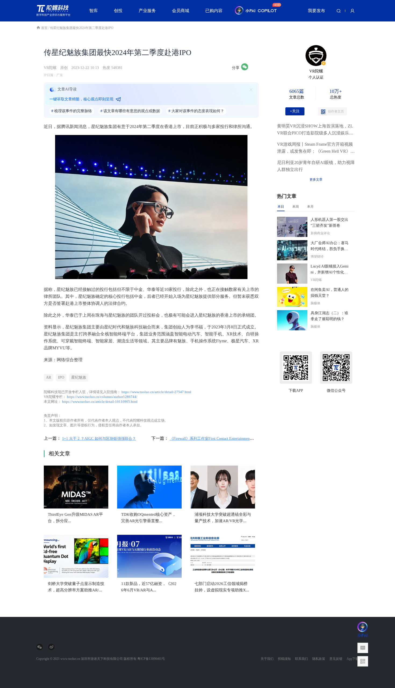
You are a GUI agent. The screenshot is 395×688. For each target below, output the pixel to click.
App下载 (353, 659)
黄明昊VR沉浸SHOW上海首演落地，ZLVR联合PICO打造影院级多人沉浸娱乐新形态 (315, 130)
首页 (44, 28)
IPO (61, 377)
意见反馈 (335, 659)
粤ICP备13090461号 (151, 659)
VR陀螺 (50, 68)
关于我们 (267, 659)
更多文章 (316, 179)
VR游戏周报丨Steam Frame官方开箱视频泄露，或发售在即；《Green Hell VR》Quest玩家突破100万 (315, 148)
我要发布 (316, 10)
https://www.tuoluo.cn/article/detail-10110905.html (100, 402)
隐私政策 (318, 659)
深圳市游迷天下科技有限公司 (102, 659)
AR (48, 377)
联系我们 (301, 659)
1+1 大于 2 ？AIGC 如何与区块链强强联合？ (99, 439)
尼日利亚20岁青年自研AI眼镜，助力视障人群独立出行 (316, 166)
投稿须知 (284, 659)
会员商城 (180, 10)
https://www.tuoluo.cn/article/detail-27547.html (156, 392)
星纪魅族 (78, 377)
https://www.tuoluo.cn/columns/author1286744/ (102, 397)
